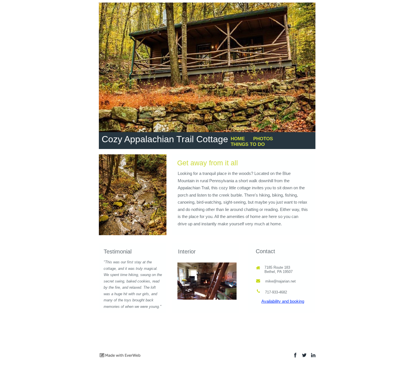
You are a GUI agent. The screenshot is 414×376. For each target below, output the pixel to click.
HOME (238, 138)
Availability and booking (282, 301)
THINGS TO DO (248, 144)
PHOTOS (263, 138)
